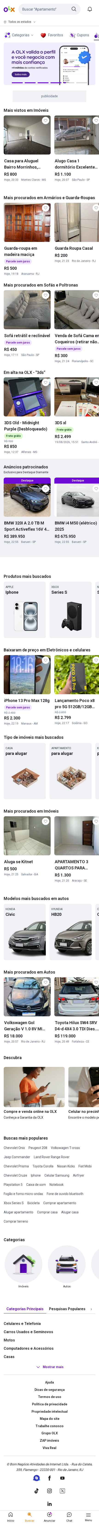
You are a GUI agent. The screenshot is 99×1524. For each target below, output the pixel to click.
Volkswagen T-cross (65, 1148)
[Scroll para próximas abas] (91, 1309)
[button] (49, 9)
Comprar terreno (16, 1221)
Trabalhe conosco (49, 1426)
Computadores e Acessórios (29, 1348)
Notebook (57, 1184)
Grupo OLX (49, 1433)
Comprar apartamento (59, 1203)
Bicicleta (33, 1203)
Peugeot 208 (38, 1148)
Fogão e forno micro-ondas (23, 1194)
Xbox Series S (14, 1203)
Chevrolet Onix (14, 1148)
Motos (9, 1340)
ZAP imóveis (49, 1440)
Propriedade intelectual (50, 1411)
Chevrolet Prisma (16, 1166)
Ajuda (49, 1382)
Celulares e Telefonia (22, 1323)
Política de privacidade (49, 1404)
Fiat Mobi (85, 1166)
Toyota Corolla (42, 1166)
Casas (9, 1357)
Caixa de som (36, 1184)
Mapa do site (49, 1419)
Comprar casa (47, 1212)
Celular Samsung (56, 1175)
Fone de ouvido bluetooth (65, 1194)
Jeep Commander (17, 1157)
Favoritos (55, 35)
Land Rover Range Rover (52, 1157)
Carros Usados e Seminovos (28, 1332)
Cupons (83, 35)
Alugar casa (70, 1212)
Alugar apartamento (18, 1212)
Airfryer (78, 1175)
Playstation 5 (13, 1184)
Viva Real (49, 1448)
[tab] (25, 1309)
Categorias (20, 35)
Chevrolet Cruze (15, 1175)
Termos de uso (49, 1397)
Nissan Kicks (66, 1166)
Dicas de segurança (50, 1390)
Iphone (36, 1175)
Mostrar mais (53, 1367)
